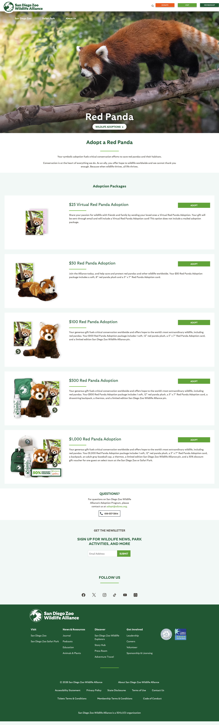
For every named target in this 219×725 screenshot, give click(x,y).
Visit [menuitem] (187, 5)
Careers (131, 641)
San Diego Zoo (38, 635)
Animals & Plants (72, 653)
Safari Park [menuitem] (48, 18)
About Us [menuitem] (71, 18)
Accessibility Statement (67, 690)
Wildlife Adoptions (108, 126)
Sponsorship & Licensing (140, 653)
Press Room (101, 650)
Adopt (194, 205)
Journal (67, 635)
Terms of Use (139, 690)
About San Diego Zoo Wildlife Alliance (138, 682)
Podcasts (68, 641)
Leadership (133, 635)
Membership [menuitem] (209, 5)
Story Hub (100, 644)
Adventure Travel (104, 656)
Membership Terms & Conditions (114, 698)
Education (68, 647)
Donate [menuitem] (165, 5)
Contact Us (158, 690)
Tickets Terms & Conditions (71, 698)
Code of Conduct (152, 698)
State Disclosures (116, 690)
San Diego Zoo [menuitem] (23, 18)
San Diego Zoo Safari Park (45, 641)
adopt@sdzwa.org (117, 506)
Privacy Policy (93, 690)
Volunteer (132, 647)
